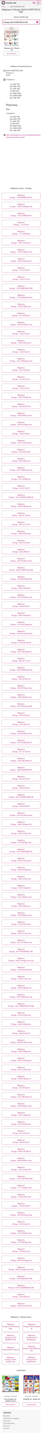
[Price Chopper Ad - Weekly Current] (10, 1384)
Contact (6, 1428)
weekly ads (11, 2)
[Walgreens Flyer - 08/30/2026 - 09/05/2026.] (11, 35)
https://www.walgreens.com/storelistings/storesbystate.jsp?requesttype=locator (23, 136)
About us (6, 1426)
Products (6, 1421)
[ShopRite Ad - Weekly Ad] (31, 1384)
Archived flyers (9, 1423)
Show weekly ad (11, 53)
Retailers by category (11, 1418)
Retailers (6, 1416)
